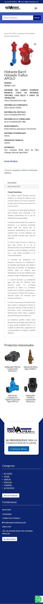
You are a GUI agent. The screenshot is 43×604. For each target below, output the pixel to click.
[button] (35, 44)
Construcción (32, 170)
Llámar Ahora (11, 539)
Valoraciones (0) (14, 186)
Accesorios (9, 488)
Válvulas (8, 482)
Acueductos (21, 33)
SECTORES (12, 33)
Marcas (7, 479)
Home (6, 33)
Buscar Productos (11, 495)
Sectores (8, 474)
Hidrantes (7, 173)
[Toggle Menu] (36, 8)
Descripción (12, 183)
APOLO (24, 170)
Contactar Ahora (18, 449)
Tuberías (8, 485)
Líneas (6, 476)
